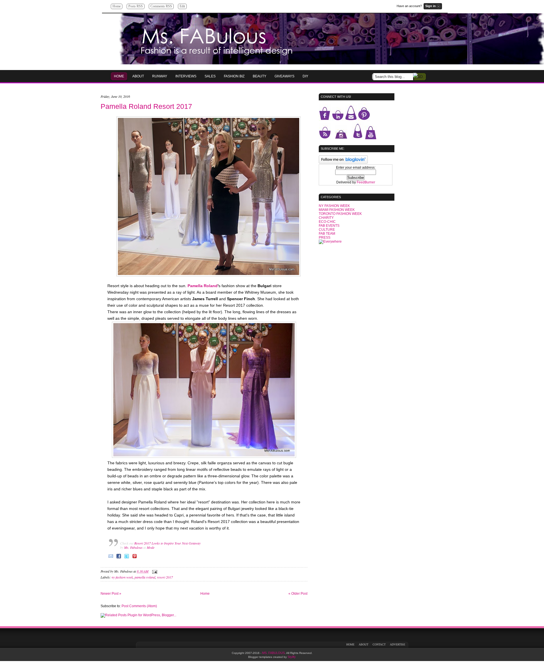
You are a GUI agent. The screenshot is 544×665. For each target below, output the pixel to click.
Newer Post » (111, 594)
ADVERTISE (397, 644)
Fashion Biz (234, 76)
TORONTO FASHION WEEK (340, 214)
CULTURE (327, 230)
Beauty (259, 76)
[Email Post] (153, 571)
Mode (150, 547)
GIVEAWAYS (284, 76)
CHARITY (326, 218)
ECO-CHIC (327, 222)
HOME (119, 76)
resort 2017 (165, 577)
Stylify (292, 656)
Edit (182, 6)
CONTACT (379, 644)
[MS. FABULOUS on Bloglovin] (343, 162)
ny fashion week (122, 577)
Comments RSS (161, 6)
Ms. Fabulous (133, 547)
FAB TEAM (327, 234)
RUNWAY (159, 76)
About (138, 76)
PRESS (324, 238)
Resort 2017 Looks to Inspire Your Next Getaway (167, 543)
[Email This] (110, 558)
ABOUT (363, 644)
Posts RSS (135, 6)
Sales (210, 76)
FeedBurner (366, 182)
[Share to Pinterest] (134, 558)
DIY (305, 76)
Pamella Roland (203, 285)
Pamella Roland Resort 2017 (146, 106)
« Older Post (297, 594)
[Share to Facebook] (118, 558)
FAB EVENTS (329, 226)
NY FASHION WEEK (334, 206)
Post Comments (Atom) (139, 606)
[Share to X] (126, 558)
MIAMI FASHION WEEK (337, 210)
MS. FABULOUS (273, 653)
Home (116, 6)
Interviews (185, 76)
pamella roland (145, 577)
